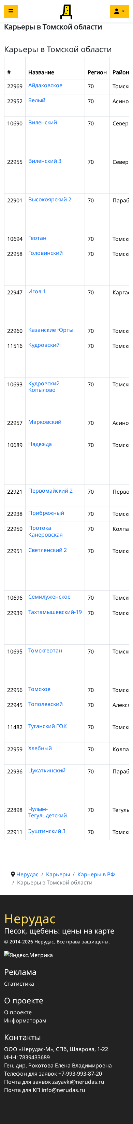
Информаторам (25, 1020)
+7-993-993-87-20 (80, 1073)
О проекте (18, 1012)
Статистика (19, 983)
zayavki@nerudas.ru (78, 1081)
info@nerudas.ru (63, 1090)
